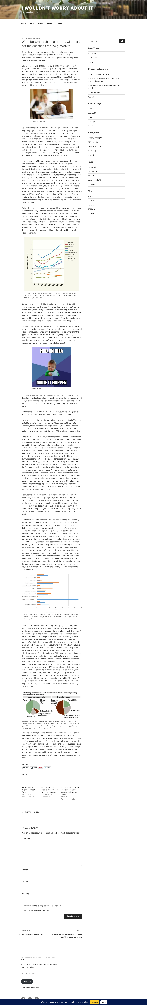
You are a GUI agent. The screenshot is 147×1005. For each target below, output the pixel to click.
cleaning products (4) (95, 146)
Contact (50, 23)
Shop (60, 23)
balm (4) (91, 108)
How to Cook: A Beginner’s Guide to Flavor (29, 789)
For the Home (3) (94, 92)
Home (23, 23)
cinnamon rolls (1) (94, 180)
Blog (32, 23)
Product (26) (92, 58)
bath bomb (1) (93, 171)
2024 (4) (91, 201)
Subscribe (27, 981)
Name (25, 870)
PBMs (24, 520)
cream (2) (91, 122)
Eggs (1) (91, 97)
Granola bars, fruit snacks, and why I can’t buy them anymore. (49, 789)
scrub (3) (91, 117)
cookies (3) (92, 113)
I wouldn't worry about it (58, 8)
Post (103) (92, 54)
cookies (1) (92, 184)
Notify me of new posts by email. (38, 910)
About (40, 23)
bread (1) (91, 155)
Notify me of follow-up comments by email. (42, 906)
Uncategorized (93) (95, 138)
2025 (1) (91, 196)
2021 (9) (91, 213)
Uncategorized (32, 812)
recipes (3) (92, 167)
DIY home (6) (93, 142)
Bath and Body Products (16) (98, 74)
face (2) (91, 126)
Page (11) (91, 62)
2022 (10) (91, 209)
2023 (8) (91, 205)
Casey (38, 38)
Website (25, 894)
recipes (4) (92, 151)
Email (25, 882)
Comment (27, 838)
